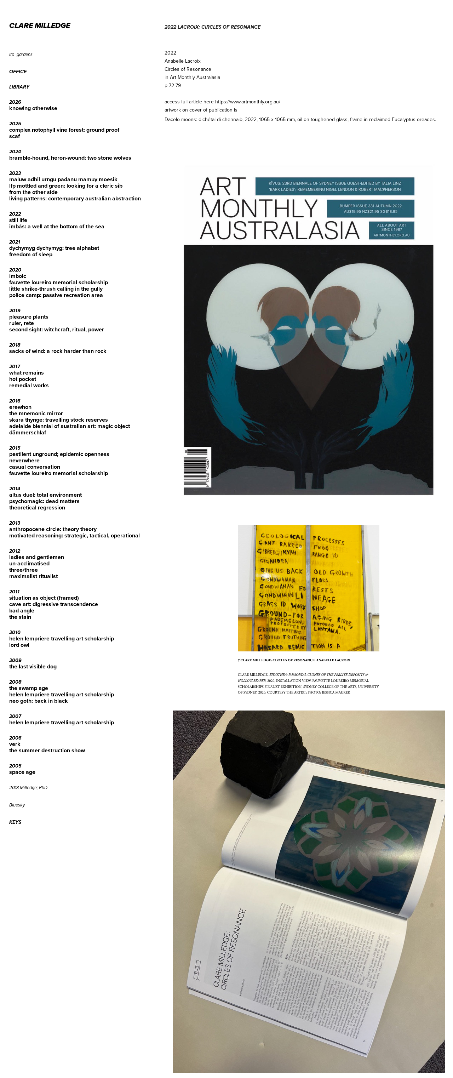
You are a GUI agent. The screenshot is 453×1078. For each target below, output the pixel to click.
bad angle (21, 610)
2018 (14, 345)
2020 (15, 270)
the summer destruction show (47, 750)
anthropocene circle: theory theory (53, 529)
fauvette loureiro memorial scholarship (58, 282)
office (18, 72)
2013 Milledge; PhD (28, 788)
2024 (15, 152)
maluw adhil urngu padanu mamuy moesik (63, 179)
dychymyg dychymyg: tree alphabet (54, 248)
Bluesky (17, 805)
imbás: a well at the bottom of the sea (56, 226)
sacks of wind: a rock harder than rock (58, 351)
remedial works (29, 385)
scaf (14, 136)
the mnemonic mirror (36, 413)
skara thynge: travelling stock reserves (58, 420)
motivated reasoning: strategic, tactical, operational (74, 535)
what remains (26, 373)
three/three (23, 570)
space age (22, 772)
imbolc (17, 276)
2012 (14, 551)
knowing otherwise (33, 108)
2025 (15, 124)
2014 (14, 489)
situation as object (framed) (44, 598)
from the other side (33, 192)
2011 (14, 592)
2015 (15, 448)
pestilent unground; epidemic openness (59, 454)
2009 (15, 660)
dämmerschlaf (27, 432)
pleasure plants (28, 317)
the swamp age (28, 688)
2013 (14, 523)
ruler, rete (21, 323)
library (19, 87)
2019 (15, 311)
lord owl (19, 645)
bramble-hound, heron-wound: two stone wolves (70, 158)
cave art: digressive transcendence (53, 604)
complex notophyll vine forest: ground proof (64, 130)
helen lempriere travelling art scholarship (61, 638)
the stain (20, 617)
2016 (15, 401)
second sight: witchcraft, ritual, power (56, 329)
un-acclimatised (29, 563)
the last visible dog (33, 666)
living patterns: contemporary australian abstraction (75, 198)
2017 (14, 367)
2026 (15, 102)
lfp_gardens (21, 54)
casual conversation (34, 467)
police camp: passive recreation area (56, 295)
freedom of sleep (30, 254)
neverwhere (24, 460)
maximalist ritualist (33, 576)
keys (15, 822)
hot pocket (22, 379)
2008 (15, 682)
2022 (15, 214)
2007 (15, 716)
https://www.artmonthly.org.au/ (247, 101)
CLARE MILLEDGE (39, 26)
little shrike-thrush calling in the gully (56, 289)
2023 (15, 173)
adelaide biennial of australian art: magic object (69, 426)
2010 (15, 632)
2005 (15, 766)
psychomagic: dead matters (44, 501)
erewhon (20, 407)
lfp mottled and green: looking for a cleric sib (65, 186)
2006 (15, 738)
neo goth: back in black (38, 701)
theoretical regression (37, 507)
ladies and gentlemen (36, 557)
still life (18, 220)
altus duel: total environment (45, 495)
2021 (14, 242)
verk (15, 744)
